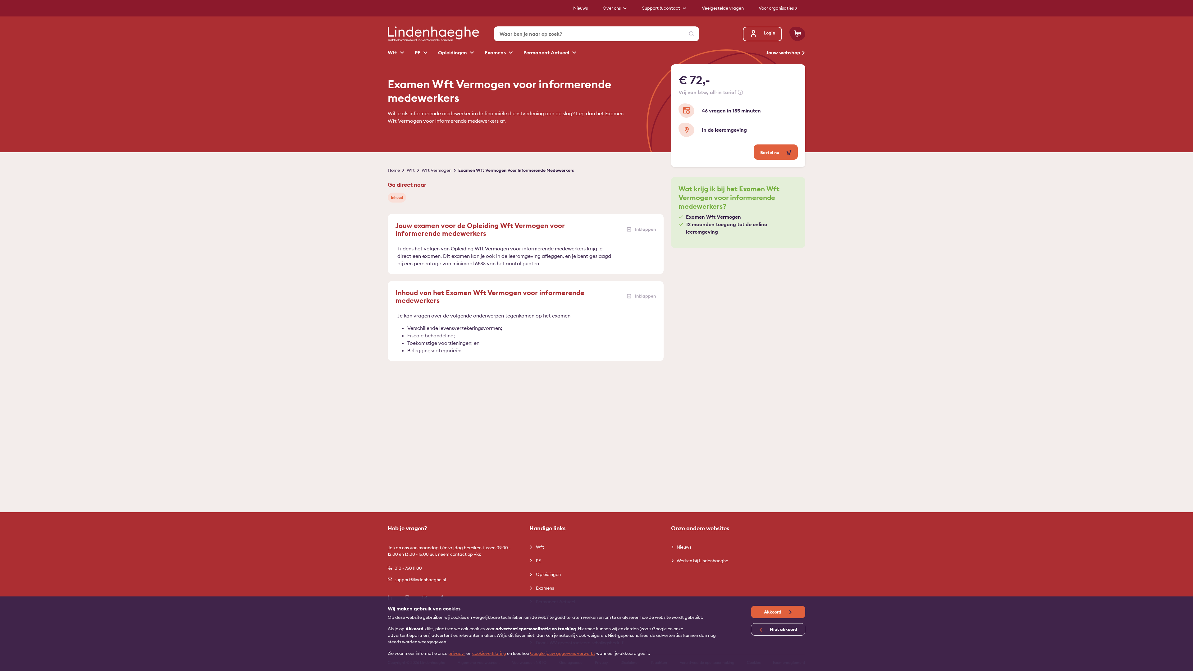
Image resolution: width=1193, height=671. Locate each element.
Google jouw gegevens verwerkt (562, 653)
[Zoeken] (691, 33)
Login (769, 33)
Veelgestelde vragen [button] (723, 8)
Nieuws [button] (580, 8)
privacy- (456, 653)
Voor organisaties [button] (777, 8)
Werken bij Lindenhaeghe (702, 561)
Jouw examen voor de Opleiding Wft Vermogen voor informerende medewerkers (480, 229)
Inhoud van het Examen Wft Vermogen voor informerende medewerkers (489, 296)
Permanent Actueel (546, 52)
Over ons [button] (612, 8)
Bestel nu (770, 152)
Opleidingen (453, 52)
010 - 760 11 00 (408, 568)
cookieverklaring (489, 653)
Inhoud (397, 197)
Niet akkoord (783, 629)
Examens (496, 52)
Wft (393, 52)
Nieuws (684, 547)
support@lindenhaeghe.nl (420, 579)
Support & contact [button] (661, 8)
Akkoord (773, 612)
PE (418, 52)
